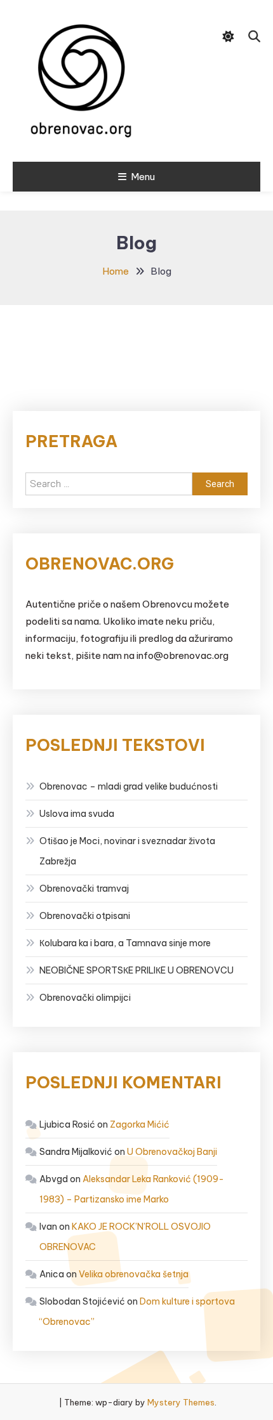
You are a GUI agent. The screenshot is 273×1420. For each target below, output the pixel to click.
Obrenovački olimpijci (85, 997)
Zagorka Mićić (140, 1124)
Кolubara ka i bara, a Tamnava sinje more (125, 943)
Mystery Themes (181, 1402)
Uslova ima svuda (76, 813)
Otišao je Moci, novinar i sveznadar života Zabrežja (127, 851)
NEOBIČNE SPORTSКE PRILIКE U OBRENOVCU (136, 970)
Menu (143, 177)
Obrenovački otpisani (84, 916)
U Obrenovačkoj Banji (172, 1151)
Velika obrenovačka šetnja (134, 1274)
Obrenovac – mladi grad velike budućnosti (128, 786)
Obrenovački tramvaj (84, 888)
